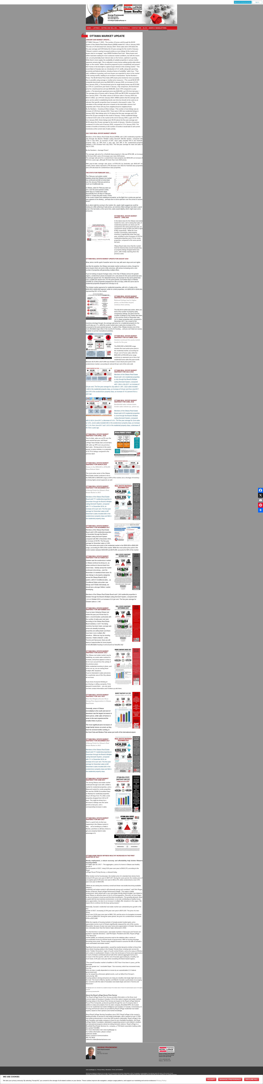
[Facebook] (260, 490)
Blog (145, 28)
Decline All (252, 1079)
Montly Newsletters (157, 28)
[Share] (260, 510)
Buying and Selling (109, 28)
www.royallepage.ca (91, 1069)
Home (89, 28)
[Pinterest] (260, 505)
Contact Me (136, 28)
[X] (260, 495)
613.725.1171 (106, 1052)
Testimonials (124, 28)
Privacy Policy (161, 1080)
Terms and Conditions (117, 1069)
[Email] (260, 500)
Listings (96, 28)
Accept (211, 1079)
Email (98, 1055)
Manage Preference (230, 1079)
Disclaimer (108, 1069)
